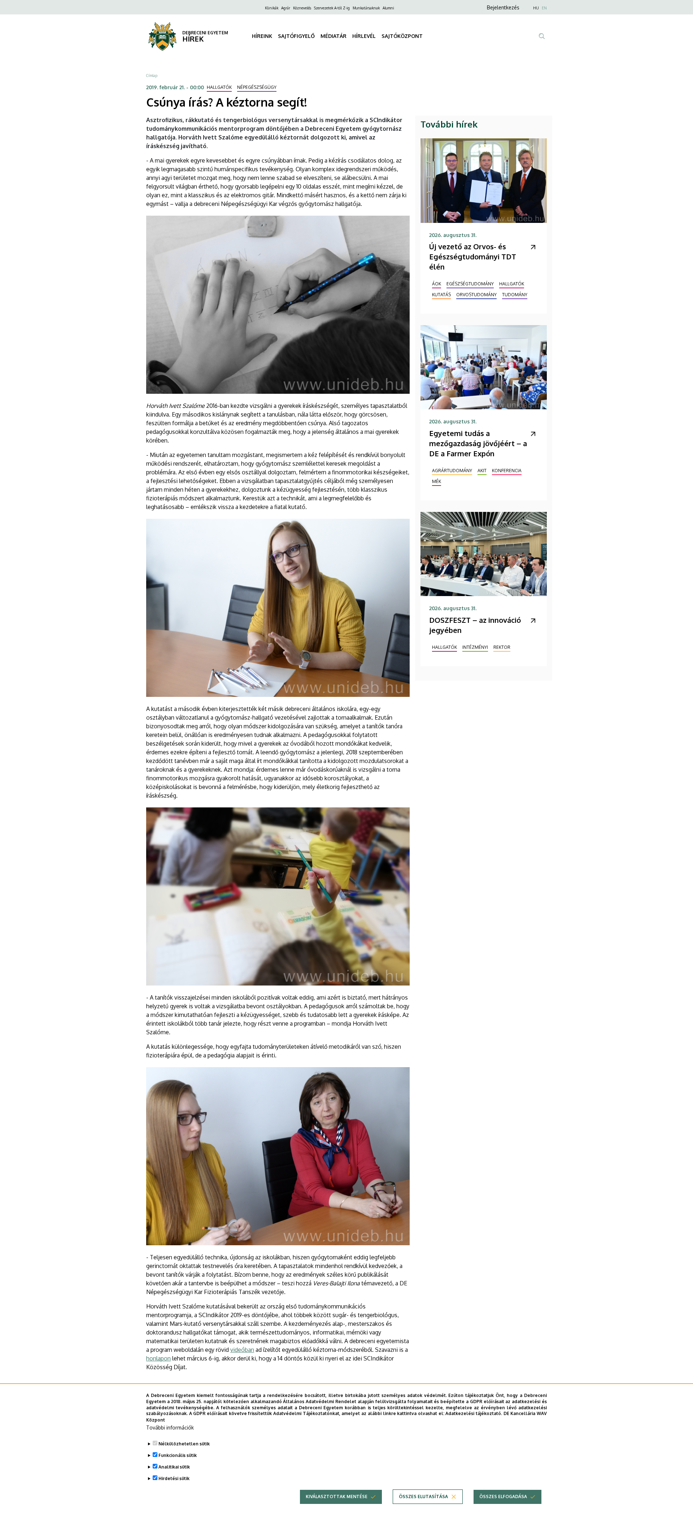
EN (544, 8)
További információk (170, 1427)
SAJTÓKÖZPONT (402, 36)
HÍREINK (262, 36)
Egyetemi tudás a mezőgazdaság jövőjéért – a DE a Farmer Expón (478, 443)
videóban (242, 1349)
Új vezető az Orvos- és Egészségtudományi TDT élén (472, 256)
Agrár (285, 8)
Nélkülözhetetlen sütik (184, 1443)
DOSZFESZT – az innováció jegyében (475, 625)
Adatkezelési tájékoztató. (473, 1413)
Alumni (388, 8)
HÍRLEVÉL (364, 36)
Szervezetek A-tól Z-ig (332, 8)
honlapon (158, 1358)
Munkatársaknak (366, 8)
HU (536, 8)
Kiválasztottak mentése (336, 1496)
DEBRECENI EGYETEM (205, 32)
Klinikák (271, 8)
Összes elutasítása (423, 1496)
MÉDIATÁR (333, 36)
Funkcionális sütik (177, 1455)
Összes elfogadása (503, 1496)
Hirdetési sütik (173, 1478)
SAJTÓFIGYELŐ (296, 36)
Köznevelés (302, 8)
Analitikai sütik (174, 1467)
